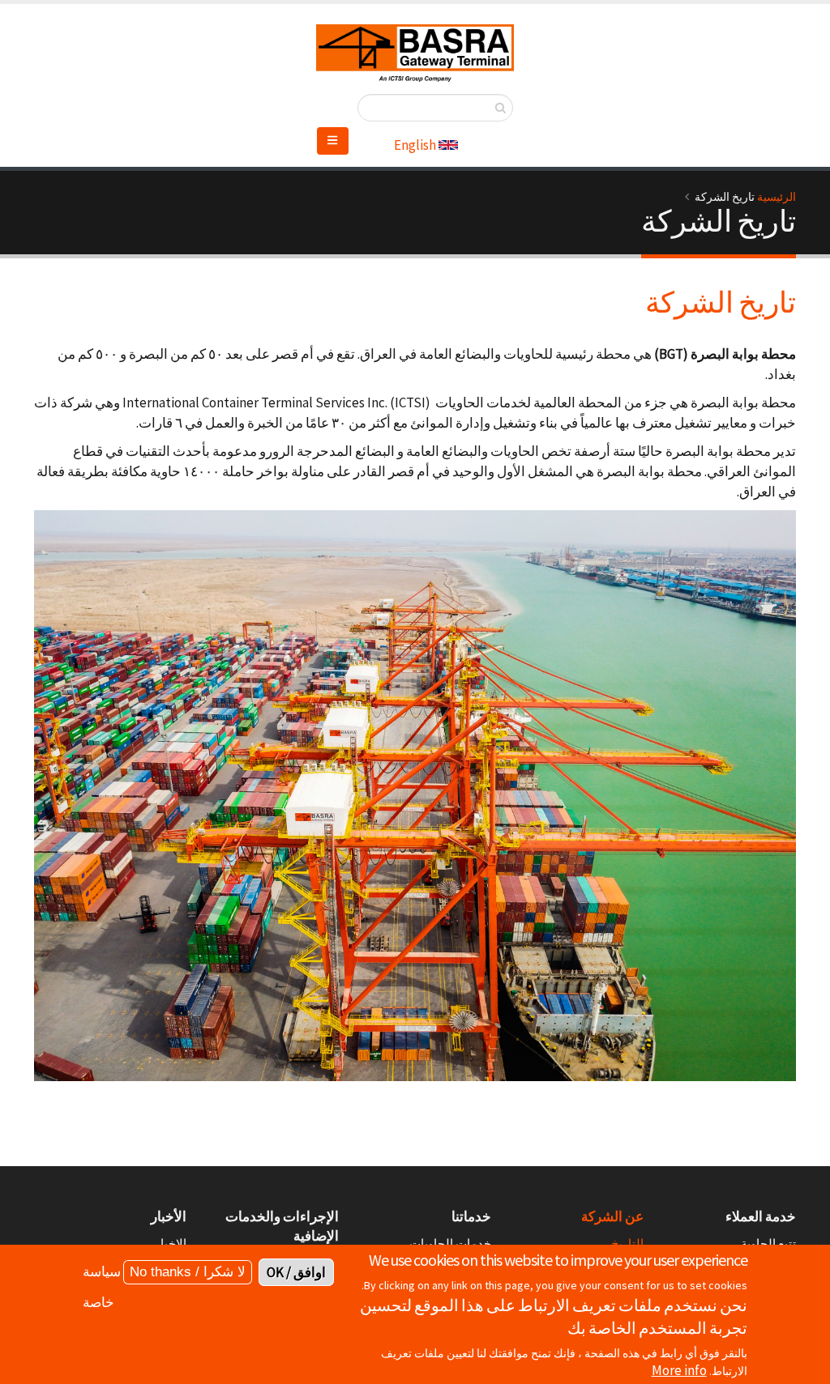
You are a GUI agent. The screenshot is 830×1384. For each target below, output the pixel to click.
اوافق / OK (296, 1272)
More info (679, 1370)
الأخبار (168, 1216)
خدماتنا (471, 1216)
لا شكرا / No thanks (188, 1272)
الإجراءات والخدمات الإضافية (282, 1226)
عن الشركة (612, 1216)
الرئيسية (776, 197)
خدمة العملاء (760, 1216)
